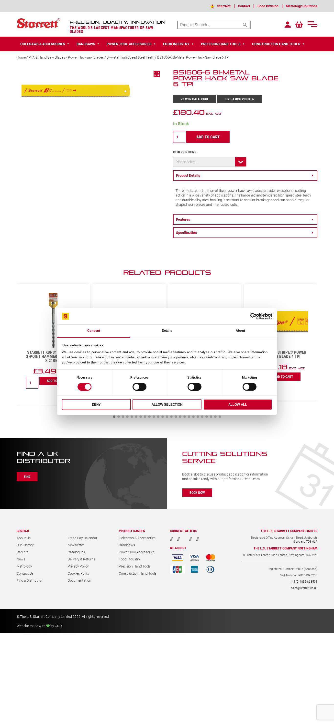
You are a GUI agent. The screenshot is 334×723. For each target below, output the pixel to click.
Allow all (237, 404)
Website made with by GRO (39, 625)
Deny (96, 404)
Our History (25, 545)
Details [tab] (167, 330)
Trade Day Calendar (82, 538)
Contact (244, 6)
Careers (22, 552)
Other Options (184, 152)
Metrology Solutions (301, 6)
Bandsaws (127, 545)
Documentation (79, 580)
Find (27, 476)
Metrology (24, 566)
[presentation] (299, 275)
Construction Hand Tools (137, 573)
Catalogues (76, 552)
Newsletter (76, 545)
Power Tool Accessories (137, 552)
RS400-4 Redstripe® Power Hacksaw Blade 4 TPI (280, 354)
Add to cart (208, 137)
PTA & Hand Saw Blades (47, 57)
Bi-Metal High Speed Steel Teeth (130, 57)
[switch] (139, 387)
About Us (24, 538)
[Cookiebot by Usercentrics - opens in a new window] (250, 316)
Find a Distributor (240, 99)
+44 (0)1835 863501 (303, 581)
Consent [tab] (93, 330)
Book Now (197, 492)
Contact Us (25, 573)
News (21, 559)
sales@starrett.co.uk (304, 588)
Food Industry (129, 559)
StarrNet (224, 6)
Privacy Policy (78, 566)
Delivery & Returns (81, 559)
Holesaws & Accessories (137, 538)
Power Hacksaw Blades (86, 57)
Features (245, 219)
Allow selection (167, 404)
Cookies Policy (78, 573)
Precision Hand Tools (135, 566)
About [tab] (240, 330)
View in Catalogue (194, 99)
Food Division (267, 6)
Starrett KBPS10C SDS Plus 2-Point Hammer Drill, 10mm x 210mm (53, 356)
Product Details (245, 175)
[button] (114, 416)
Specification (245, 232)
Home (21, 57)
